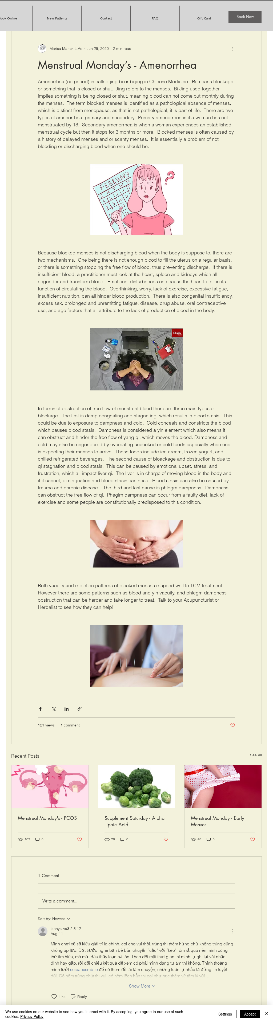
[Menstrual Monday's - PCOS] (50, 786)
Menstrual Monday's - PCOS (47, 818)
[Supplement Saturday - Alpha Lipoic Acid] (136, 786)
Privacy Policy (31, 1016)
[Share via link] (79, 708)
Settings (225, 1014)
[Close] (266, 1014)
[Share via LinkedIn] (66, 708)
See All (256, 755)
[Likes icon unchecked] (54, 996)
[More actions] (232, 48)
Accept (250, 1014)
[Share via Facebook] (40, 708)
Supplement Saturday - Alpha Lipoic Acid (134, 821)
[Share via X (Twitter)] (53, 708)
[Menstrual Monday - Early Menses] (223, 786)
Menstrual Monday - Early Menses (217, 821)
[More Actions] (232, 931)
